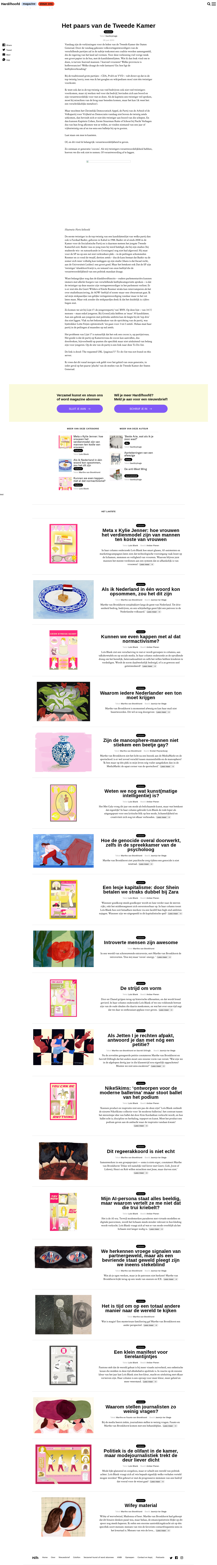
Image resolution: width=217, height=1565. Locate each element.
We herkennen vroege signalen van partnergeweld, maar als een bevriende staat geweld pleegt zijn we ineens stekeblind (141, 1258)
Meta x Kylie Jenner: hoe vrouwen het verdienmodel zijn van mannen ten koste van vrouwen (141, 535)
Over (53, 1557)
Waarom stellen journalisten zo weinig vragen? (141, 1409)
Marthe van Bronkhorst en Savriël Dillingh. (131, 1050)
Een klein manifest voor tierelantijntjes (141, 1354)
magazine (29, 3)
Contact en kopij (145, 1557)
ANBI (119, 1557)
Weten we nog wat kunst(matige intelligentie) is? (140, 793)
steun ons (46, 3)
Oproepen (129, 1557)
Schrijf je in (138, 408)
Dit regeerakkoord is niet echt (141, 1151)
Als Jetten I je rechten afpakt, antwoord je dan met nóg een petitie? (141, 1040)
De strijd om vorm (140, 988)
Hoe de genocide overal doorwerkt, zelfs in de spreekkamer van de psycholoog (141, 845)
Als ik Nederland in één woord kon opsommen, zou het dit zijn (141, 591)
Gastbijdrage (111, 36)
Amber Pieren (152, 545)
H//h (35, 1558)
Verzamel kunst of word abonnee (99, 1557)
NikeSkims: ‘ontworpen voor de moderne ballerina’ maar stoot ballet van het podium (141, 1092)
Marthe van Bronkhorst (131, 600)
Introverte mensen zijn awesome (141, 942)
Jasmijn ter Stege (158, 600)
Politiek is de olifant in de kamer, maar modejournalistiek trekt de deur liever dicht (141, 1455)
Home (45, 1557)
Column (108, 32)
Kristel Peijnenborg (158, 751)
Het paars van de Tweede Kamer (108, 25)
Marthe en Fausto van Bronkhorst (131, 1417)
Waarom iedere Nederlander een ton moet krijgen (141, 695)
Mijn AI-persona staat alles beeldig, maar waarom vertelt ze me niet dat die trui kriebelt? (141, 1203)
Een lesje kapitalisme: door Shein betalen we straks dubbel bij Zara (141, 890)
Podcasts (160, 1557)
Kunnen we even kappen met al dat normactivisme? (141, 639)
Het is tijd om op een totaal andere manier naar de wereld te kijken (141, 1308)
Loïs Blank (133, 545)
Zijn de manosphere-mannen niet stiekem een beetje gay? (140, 742)
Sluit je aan (77, 408)
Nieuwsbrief (64, 1557)
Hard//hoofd (10, 4)
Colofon (76, 1557)
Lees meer (144, 564)
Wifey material (141, 1505)
